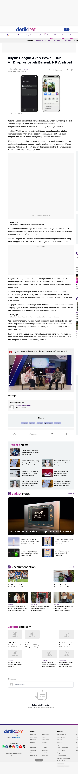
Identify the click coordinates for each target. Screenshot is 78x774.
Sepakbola (33, 750)
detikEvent (60, 742)
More (70, 493)
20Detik (44, 747)
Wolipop (44, 742)
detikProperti (33, 755)
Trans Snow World (62, 747)
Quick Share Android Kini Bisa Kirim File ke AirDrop (27, 224)
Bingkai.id (60, 753)
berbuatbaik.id (61, 734)
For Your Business (62, 761)
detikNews (33, 734)
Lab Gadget (58, 39)
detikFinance (33, 739)
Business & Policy (53, 35)
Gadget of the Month (44, 39)
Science (65, 35)
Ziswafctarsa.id (61, 755)
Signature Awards (62, 745)
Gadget (28, 35)
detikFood (45, 737)
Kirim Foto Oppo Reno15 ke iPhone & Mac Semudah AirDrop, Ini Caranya (34, 317)
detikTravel (45, 734)
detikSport (33, 747)
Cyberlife (20, 35)
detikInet (32, 742)
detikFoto (45, 750)
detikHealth (45, 739)
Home (12, 35)
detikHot (32, 745)
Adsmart (59, 739)
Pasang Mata (61, 737)
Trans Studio (61, 750)
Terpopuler (30, 40)
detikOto (32, 753)
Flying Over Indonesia (63, 758)
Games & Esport (39, 34)
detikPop (45, 755)
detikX (44, 745)
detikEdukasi (33, 737)
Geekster (69, 39)
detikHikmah (45, 753)
